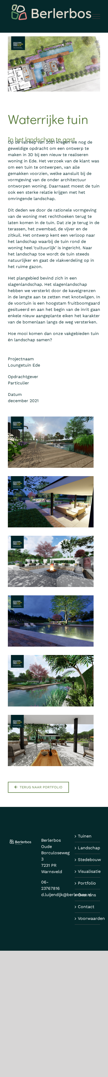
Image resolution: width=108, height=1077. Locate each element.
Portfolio (87, 883)
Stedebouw (88, 859)
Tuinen (84, 836)
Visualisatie (88, 871)
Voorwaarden (88, 918)
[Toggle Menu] (96, 16)
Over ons (87, 894)
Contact (86, 906)
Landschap (88, 847)
